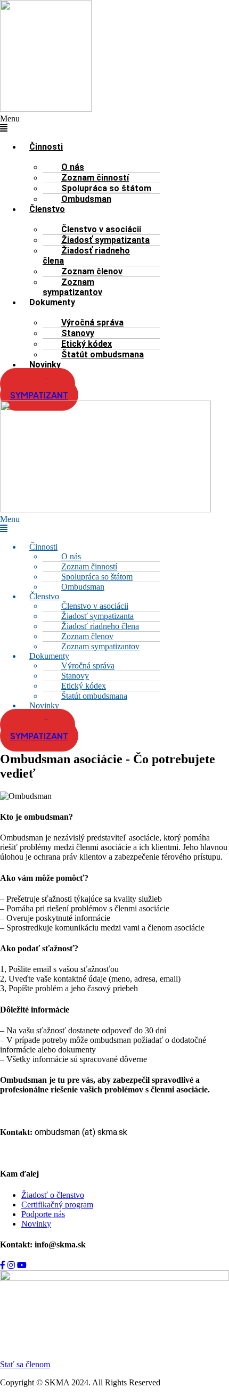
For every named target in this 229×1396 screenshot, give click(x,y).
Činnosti (46, 147)
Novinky (45, 365)
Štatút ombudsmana (102, 354)
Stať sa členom (25, 1364)
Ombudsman (86, 199)
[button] (23, 123)
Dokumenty (52, 302)
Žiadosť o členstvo (52, 1194)
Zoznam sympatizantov (72, 287)
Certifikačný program (57, 1204)
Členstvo (47, 209)
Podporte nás (43, 1214)
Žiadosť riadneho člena (86, 256)
